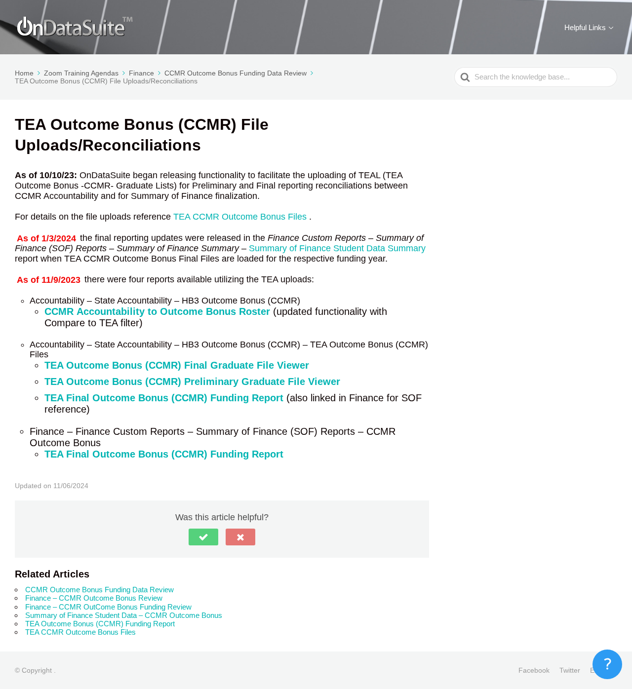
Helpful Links (585, 27)
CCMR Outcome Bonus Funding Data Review (99, 589)
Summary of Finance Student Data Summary (337, 248)
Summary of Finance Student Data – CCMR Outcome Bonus (123, 615)
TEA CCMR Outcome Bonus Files (241, 217)
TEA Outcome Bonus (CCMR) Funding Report (100, 623)
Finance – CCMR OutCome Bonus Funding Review (108, 607)
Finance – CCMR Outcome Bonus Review (93, 598)
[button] (203, 537)
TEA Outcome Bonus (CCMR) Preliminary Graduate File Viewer (192, 381)
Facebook (534, 670)
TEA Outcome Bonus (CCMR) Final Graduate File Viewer (176, 365)
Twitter (569, 670)
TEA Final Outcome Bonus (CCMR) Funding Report (163, 397)
